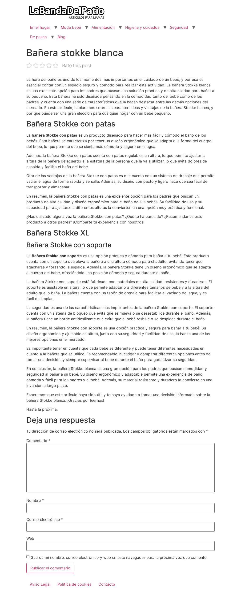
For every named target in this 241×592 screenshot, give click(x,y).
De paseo (38, 36)
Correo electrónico (44, 519)
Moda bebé (71, 27)
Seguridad (179, 27)
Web (30, 538)
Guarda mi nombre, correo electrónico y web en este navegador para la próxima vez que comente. (119, 557)
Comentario (38, 440)
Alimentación (103, 27)
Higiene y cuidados (142, 27)
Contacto (106, 584)
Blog (61, 36)
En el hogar (40, 27)
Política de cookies (74, 584)
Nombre (35, 500)
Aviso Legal (40, 584)
